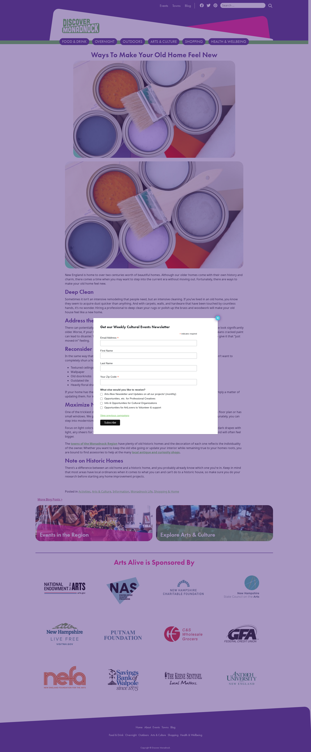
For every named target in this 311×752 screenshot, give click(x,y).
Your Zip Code (109, 377)
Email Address (109, 337)
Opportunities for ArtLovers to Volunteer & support (132, 407)
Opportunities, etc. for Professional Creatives (129, 398)
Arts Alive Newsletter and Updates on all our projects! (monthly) (140, 394)
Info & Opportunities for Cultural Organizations (130, 403)
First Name (106, 350)
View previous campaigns (114, 415)
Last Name (106, 363)
